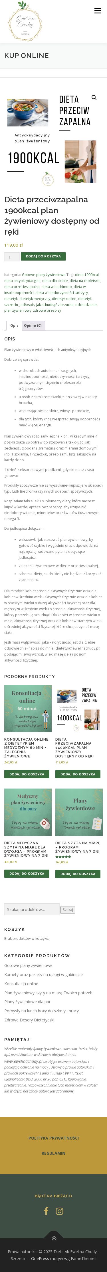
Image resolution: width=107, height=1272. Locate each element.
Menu (97, 10)
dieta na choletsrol (85, 280)
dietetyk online (64, 298)
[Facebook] (46, 1211)
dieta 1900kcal (87, 274)
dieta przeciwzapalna (22, 286)
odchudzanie (86, 304)
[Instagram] (59, 1211)
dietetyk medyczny (34, 298)
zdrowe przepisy (47, 310)
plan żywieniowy (17, 310)
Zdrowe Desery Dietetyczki (29, 1020)
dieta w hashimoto (56, 286)
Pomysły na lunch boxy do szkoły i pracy (41, 1010)
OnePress (40, 1258)
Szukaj (68, 909)
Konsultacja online (21, 983)
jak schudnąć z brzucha (55, 304)
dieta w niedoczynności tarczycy (61, 292)
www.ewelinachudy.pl (23, 1061)
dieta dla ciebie (55, 280)
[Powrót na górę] (53, 1238)
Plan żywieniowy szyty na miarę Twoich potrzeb (48, 992)
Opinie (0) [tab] (32, 325)
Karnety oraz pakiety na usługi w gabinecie (43, 974)
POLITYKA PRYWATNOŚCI (54, 1138)
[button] (94, 97)
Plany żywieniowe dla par (27, 1001)
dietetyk (11, 298)
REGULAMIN (53, 1153)
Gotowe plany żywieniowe (44, 274)
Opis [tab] (14, 325)
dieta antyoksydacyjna (22, 280)
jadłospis (27, 304)
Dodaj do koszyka (43, 256)
